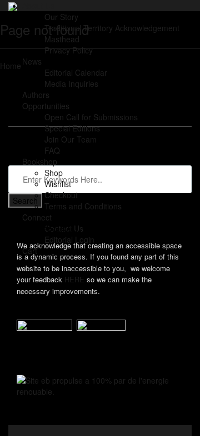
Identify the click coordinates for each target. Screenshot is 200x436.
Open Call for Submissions (91, 117)
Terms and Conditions (83, 206)
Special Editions (72, 128)
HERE (74, 279)
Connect (37, 217)
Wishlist (57, 183)
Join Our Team (70, 139)
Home (10, 65)
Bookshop (39, 161)
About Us (38, 5)
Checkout (61, 194)
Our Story (61, 16)
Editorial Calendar (75, 72)
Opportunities (45, 105)
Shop (53, 172)
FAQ (52, 150)
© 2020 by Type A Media (51, 419)
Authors (35, 94)
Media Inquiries (71, 83)
